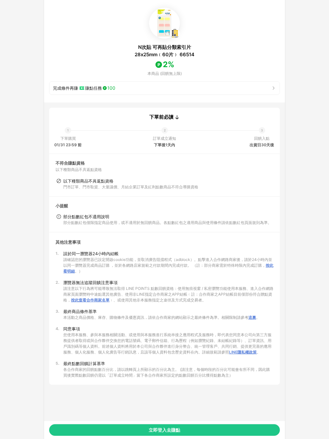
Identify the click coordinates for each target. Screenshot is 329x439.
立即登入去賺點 (164, 430)
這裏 (252, 317)
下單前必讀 (161, 117)
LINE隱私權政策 (243, 352)
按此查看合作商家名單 (90, 300)
